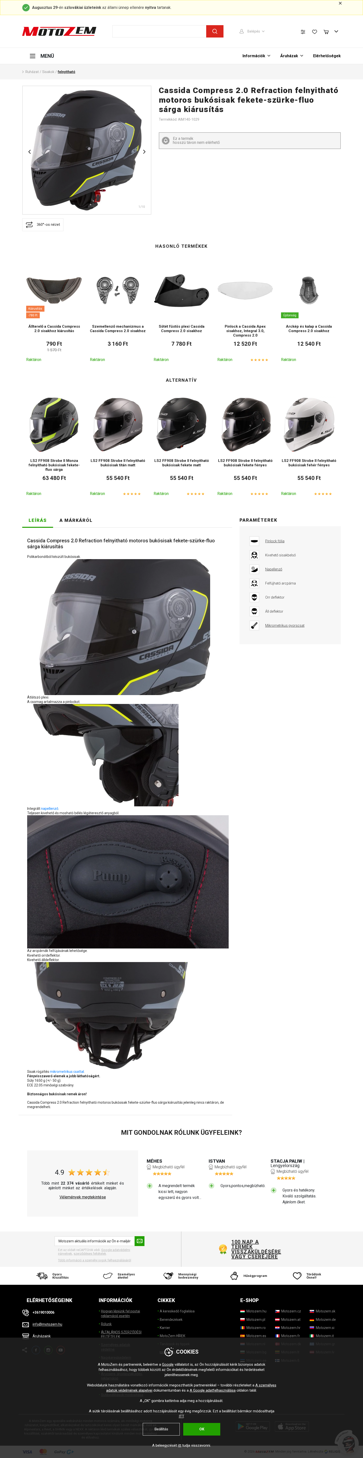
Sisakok (48, 72)
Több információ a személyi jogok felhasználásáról (94, 1260)
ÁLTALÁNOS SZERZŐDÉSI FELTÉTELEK (121, 1334)
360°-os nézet (48, 224)
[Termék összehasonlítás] (303, 32)
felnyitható (66, 72)
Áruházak (289, 56)
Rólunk (106, 1324)
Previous (29, 151)
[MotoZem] (59, 31)
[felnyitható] (87, 150)
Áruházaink (42, 1336)
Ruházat (32, 72)
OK (201, 1429)
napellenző (49, 809)
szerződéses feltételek (90, 1253)
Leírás (38, 520)
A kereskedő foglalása (177, 1311)
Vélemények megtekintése (83, 1197)
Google (168, 1364)
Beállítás (161, 1429)
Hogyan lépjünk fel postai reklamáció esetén (120, 1313)
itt (179, 1445)
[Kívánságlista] (314, 32)
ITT (181, 1416)
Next (144, 151)
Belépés (253, 31)
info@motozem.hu (47, 1324)
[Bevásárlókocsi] (328, 31)
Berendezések (171, 1320)
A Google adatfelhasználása (213, 1390)
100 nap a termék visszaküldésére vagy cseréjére (256, 1249)
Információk (253, 56)
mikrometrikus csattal (67, 1072)
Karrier (165, 1328)
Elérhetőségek (327, 56)
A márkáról (76, 520)
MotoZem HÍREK (172, 1336)
